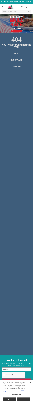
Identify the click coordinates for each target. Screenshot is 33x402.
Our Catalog (16, 60)
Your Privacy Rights (16, 394)
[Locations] (22, 7)
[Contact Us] (26, 7)
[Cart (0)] (30, 7)
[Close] (30, 382)
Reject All (9, 399)
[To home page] (10, 7)
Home (16, 53)
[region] (16, 391)
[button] (2, 7)
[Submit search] (29, 11)
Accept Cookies (23, 399)
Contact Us (16, 66)
